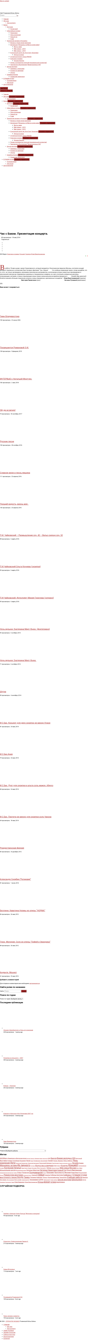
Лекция (30, 1168)
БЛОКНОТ (6, 1338)
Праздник (50, 1173)
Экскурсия (8, 1182)
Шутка (3, 691)
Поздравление (36, 1172)
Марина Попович (55, 1168)
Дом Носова (55, 1163)
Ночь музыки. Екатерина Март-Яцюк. (18, 660)
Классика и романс (16, 59)
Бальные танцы (38, 1158)
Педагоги (25, 1173)
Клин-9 (59, 1165)
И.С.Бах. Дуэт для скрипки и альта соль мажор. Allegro (26, 785)
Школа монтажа (12, 67)
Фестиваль (3, 1180)
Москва (73, 1168)
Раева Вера (74, 1172)
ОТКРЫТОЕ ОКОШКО (12, 1321)
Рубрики (3, 1151)
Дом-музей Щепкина (45, 1163)
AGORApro (4, 1158)
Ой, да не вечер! (7, 410)
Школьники (77, 1179)
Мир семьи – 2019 (20, 51)
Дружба (75, 1163)
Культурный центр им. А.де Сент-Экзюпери (24, 53)
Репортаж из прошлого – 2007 (13, 1058)
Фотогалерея (10, 1179)
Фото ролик (17, 1180)
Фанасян (85, 1177)
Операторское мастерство (6, 1172)
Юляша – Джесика (9, 1086)
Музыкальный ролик (21, 1170)
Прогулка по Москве (62, 1173)
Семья (41, 1174)
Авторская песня (21, 1158)
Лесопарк (34, 1168)
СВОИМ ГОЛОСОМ (9, 1332)
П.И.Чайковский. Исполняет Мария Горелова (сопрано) (27, 598)
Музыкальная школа (8, 1170)
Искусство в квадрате (44, 1165)
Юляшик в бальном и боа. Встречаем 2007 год (18, 1113)
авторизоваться (34, 983)
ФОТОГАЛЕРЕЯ (8, 84)
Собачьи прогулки (56, 1175)
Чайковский (46, 1179)
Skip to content (4, 1)
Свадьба (34, 1175)
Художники (34, 1180)
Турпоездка (63, 1177)
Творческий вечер (53, 1177)
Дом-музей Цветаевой (33, 1163)
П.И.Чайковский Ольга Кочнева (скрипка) (20, 566)
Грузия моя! (14, 29)
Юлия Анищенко (19, 1182)
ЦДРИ (40, 1180)
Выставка (3, 1161)
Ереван (81, 1163)
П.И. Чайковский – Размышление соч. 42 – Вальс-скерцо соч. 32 (31, 535)
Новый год (13, 37)
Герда (28, 1161)
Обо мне (6, 21)
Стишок (76, 1175)
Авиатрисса (12, 1158)
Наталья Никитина (48, 1170)
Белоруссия (45, 1158)
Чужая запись (53, 1179)
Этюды (12, 72)
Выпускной (79, 1158)
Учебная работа (74, 1177)
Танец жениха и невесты (11, 1316)
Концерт (22, 254)
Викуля (54, 1158)
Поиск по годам (5, 999)
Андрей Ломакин (30, 1158)
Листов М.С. (43, 1168)
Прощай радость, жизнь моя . (14, 504)
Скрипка (28, 254)
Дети (12, 1163)
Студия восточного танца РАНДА (20, 57)
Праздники (13, 33)
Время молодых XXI (66, 1158)
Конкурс (64, 1165)
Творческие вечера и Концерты (17, 41)
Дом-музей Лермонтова (22, 1163)
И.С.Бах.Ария (6, 754)
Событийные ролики (13, 31)
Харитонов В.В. (25, 1179)
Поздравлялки (11, 80)
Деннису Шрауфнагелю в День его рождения (18, 1030)
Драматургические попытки (65, 1163)
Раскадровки (83, 1172)
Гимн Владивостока (9, 316)
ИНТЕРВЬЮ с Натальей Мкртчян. (16, 379)
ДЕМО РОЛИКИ (8, 1330)
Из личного (23, 1165)
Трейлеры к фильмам (17, 68)
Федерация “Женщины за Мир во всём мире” (25, 45)
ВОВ (49, 1158)
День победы (67, 1161)
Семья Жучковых (9, 1269)
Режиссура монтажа (13, 1175)
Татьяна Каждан (19, 61)
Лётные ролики (19, 55)
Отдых (19, 1172)
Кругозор (10, 27)
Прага (44, 1172)
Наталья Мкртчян (32, 1170)
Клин (55, 1165)
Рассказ (1, 1175)
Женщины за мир (8, 1165)
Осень (15, 1172)
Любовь (48, 1168)
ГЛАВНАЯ (6, 1325)
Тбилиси (45, 1177)
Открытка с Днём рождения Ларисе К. (15, 1241)
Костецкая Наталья (12, 1168)
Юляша (41, 1182)
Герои (32, 1160)
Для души (10, 82)
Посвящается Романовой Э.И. (14, 347)
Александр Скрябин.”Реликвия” (15, 879)
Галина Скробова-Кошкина (17, 1161)
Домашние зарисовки (17, 76)
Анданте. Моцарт (8, 972)
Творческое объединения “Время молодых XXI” (25, 65)
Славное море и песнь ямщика (15, 473)
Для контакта (11, 23)
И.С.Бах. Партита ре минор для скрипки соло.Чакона (25, 817)
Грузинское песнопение (41, 1160)
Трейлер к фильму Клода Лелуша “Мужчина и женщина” (21, 1213)
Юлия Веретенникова (38, 254)
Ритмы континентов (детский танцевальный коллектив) (28, 63)
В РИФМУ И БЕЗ (8, 78)
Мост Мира (79, 1168)
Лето (38, 1168)
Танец (27, 1177)
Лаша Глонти (24, 1168)
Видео (5, 25)
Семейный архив (12, 74)
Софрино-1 (67, 1175)
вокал (47, 1182)
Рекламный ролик (27, 1175)
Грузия (50, 1161)
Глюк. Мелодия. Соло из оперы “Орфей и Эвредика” (25, 942)
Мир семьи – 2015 (20, 49)
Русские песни (7, 441)
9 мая (12, 39)
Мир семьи (64, 1168)
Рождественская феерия (12, 848)
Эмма (12, 1182)
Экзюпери (2, 1182)
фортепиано (60, 1182)
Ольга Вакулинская (74, 1170)
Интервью (32, 1165)
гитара (53, 1182)
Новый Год (61, 1170)
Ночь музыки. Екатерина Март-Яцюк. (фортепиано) (25, 629)
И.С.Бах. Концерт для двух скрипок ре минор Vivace (25, 723)
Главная (6, 19)
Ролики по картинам (16, 70)
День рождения (15, 35)
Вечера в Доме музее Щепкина (20, 43)
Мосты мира (18, 47)
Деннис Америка (58, 1161)
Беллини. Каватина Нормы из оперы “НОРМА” (22, 910)
